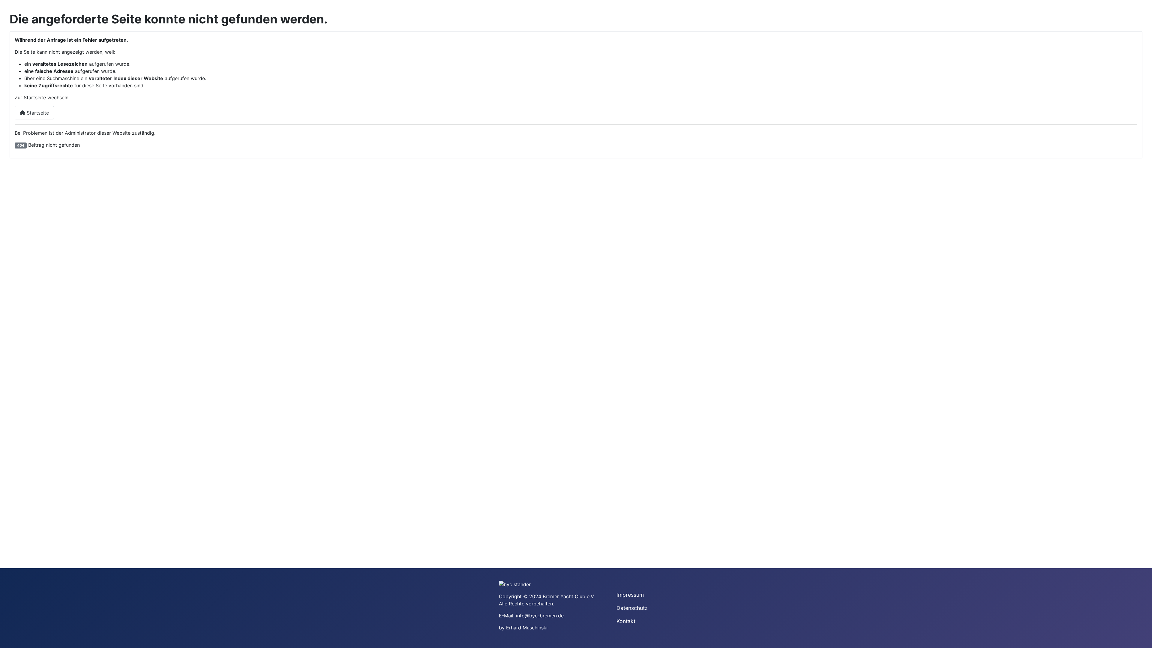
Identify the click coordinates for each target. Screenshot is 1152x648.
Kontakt (625, 621)
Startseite (37, 113)
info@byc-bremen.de (540, 616)
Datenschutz (632, 608)
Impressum (630, 595)
